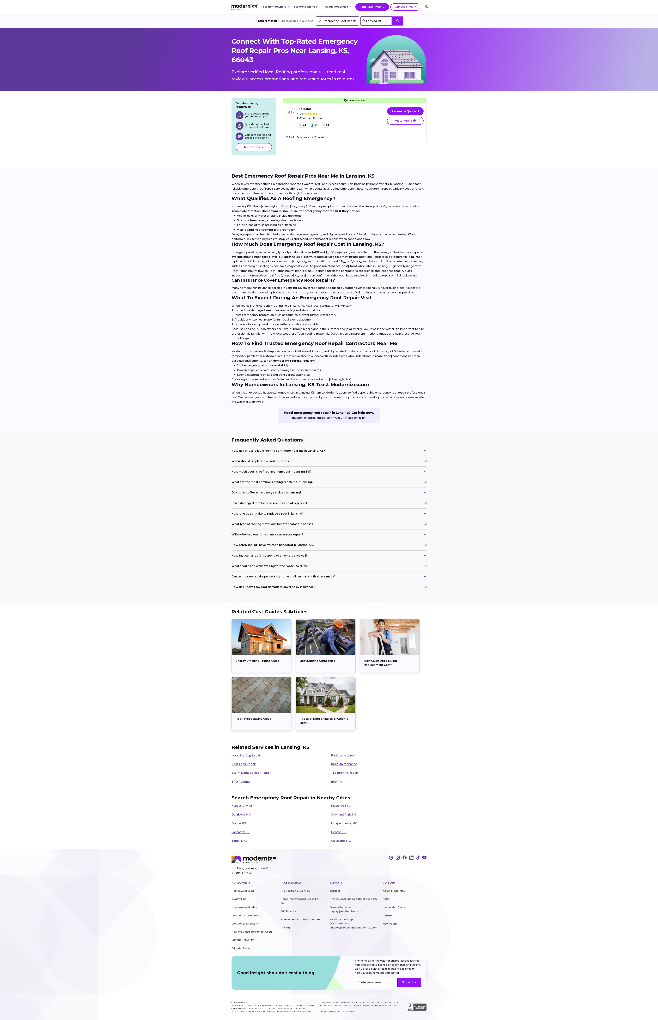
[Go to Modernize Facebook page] (405, 858)
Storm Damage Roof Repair (251, 772)
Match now (252, 147)
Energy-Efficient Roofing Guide (257, 660)
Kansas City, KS (242, 805)
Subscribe (409, 982)
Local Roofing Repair (246, 755)
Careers (388, 915)
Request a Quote (404, 111)
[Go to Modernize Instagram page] (398, 858)
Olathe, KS (238, 823)
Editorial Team (240, 948)
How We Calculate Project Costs (251, 931)
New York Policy (256, 1008)
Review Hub (238, 899)
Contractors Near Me (244, 915)
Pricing (285, 927)
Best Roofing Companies (317, 660)
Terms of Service (298, 1011)
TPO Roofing (240, 781)
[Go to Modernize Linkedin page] (411, 858)
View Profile (404, 120)
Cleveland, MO (341, 840)
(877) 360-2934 (339, 923)
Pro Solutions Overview (295, 890)
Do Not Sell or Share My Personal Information (285, 1008)
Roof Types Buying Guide (253, 718)
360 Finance (288, 911)
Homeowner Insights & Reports (301, 919)
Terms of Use (252, 1005)
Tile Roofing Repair (344, 772)
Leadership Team (394, 907)
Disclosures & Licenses (305, 1005)
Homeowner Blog (242, 890)
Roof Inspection (342, 755)
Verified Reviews (310, 118)
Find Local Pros (370, 7)
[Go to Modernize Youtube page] (424, 858)
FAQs (386, 899)
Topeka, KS (239, 840)
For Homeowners (275, 6)
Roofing (336, 781)
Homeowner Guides (244, 907)
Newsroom (390, 923)
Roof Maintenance (344, 764)
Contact (335, 890)
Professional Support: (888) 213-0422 (353, 899)
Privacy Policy (282, 1011)
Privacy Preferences (284, 1005)
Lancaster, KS (240, 832)
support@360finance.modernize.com (353, 927)
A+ (315, 125)
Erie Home (304, 109)
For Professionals (306, 6)
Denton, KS (338, 832)
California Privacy (239, 1008)
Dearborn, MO (241, 814)
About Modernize (337, 6)
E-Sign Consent (267, 1005)
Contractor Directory (244, 923)
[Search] (426, 7)
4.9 (304, 125)
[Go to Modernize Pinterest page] (391, 858)
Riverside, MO (340, 805)
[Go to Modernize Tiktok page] (418, 858)
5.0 (327, 125)
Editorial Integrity (242, 939)
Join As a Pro (404, 7)
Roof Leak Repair (243, 764)
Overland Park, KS (343, 814)
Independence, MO (344, 823)
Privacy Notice (237, 1005)
